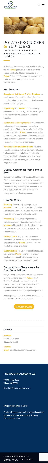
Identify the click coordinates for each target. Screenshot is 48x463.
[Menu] (43, 5)
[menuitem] (37, 5)
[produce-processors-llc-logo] (20, 5)
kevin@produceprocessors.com (23, 349)
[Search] (37, 5)
